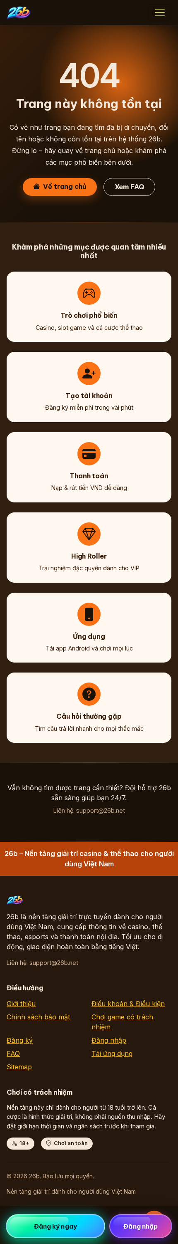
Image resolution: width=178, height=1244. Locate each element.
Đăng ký (20, 1040)
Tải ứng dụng (111, 1053)
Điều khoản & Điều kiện (128, 1003)
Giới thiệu (21, 1003)
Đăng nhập (108, 1040)
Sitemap (19, 1067)
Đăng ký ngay (55, 1226)
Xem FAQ (129, 187)
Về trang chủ (64, 186)
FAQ (13, 1053)
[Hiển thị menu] (159, 12)
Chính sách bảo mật (38, 1017)
